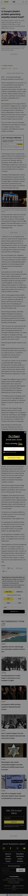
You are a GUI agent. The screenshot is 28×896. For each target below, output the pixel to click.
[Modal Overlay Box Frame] (14, 448)
